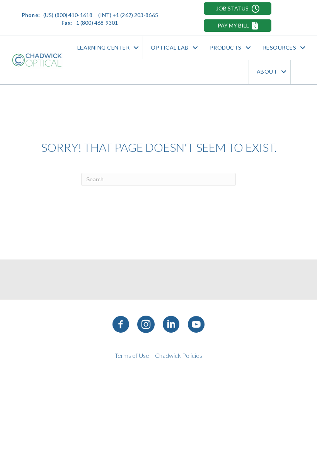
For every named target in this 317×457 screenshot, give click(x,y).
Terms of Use (132, 355)
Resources (280, 47)
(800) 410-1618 (73, 15)
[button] (237, 8)
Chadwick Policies (178, 355)
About (267, 71)
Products (226, 47)
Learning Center (103, 47)
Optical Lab (170, 47)
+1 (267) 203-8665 (135, 15)
